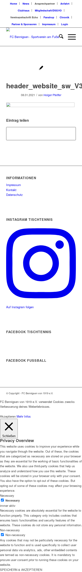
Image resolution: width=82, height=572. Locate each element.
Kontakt (11, 190)
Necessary (12, 500)
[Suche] (58, 37)
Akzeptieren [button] (8, 416)
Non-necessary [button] (10, 530)
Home (13, 3)
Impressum (49, 24)
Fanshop (49, 17)
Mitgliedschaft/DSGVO (48, 10)
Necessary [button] (7, 495)
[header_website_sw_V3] (41, 68)
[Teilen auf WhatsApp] (41, 133)
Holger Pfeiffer (52, 95)
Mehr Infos (24, 416)
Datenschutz (14, 194)
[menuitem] (14, 3)
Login (64, 24)
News (26, 3)
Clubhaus (23, 10)
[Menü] (69, 37)
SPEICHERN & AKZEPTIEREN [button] (21, 569)
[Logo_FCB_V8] (34, 37)
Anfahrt (64, 3)
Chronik (64, 17)
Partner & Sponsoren (24, 24)
